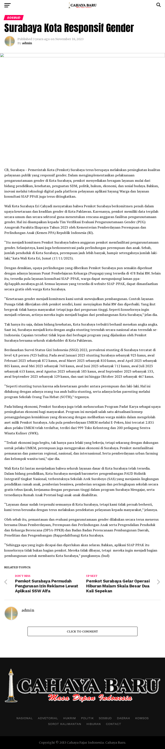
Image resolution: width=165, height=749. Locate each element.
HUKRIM (69, 718)
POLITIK (87, 718)
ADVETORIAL (48, 718)
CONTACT (113, 724)
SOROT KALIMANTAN (64, 724)
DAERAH (123, 718)
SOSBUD (105, 718)
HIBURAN (93, 724)
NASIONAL (24, 718)
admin (27, 43)
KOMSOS (142, 718)
